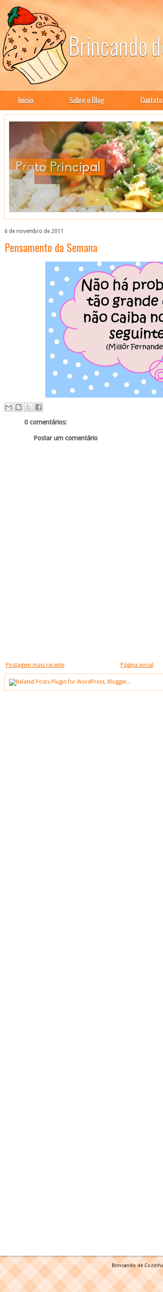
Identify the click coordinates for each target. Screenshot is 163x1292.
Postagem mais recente (35, 665)
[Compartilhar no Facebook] (38, 407)
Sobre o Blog (86, 100)
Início (25, 100)
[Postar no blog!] (18, 407)
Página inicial (136, 665)
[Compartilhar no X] (28, 407)
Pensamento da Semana (51, 247)
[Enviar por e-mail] (8, 407)
